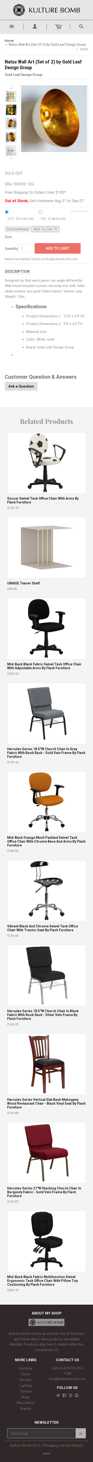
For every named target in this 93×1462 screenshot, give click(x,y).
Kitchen (25, 1380)
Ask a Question (21, 386)
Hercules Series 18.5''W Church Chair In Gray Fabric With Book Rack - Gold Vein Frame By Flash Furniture (46, 753)
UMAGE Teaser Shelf (23, 583)
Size (8, 237)
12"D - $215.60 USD (20, 219)
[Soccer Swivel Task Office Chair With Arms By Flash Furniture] (46, 491)
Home (9, 41)
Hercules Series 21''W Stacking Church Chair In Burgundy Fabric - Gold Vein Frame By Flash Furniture (44, 1192)
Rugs (26, 1397)
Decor (25, 1374)
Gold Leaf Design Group (23, 75)
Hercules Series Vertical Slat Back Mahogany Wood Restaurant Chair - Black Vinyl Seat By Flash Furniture (46, 1103)
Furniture (26, 1368)
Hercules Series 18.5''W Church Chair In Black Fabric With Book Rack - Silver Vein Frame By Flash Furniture (43, 1015)
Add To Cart (57, 248)
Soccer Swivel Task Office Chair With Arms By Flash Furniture (43, 500)
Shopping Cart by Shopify (63, 1445)
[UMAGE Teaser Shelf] (46, 576)
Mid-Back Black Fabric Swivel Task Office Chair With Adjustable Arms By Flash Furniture (44, 666)
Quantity (11, 249)
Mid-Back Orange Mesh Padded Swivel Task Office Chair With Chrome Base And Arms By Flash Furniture (46, 841)
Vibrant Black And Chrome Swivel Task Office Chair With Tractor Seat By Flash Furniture (42, 928)
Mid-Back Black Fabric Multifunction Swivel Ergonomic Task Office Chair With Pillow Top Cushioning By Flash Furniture (42, 1280)
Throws (26, 1391)
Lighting (26, 1385)
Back (84, 49)
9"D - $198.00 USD (53, 219)
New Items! (26, 1403)
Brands (25, 1408)
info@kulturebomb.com (67, 1379)
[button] (11, 88)
